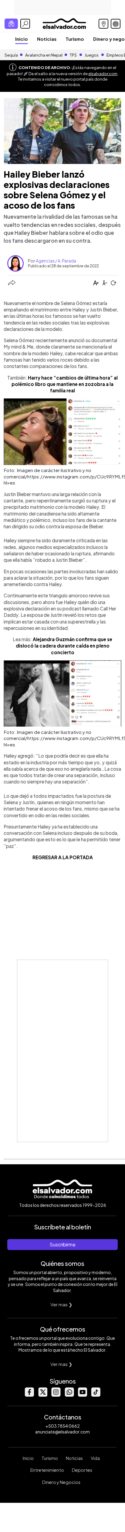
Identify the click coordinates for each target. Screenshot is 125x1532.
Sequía (11, 55)
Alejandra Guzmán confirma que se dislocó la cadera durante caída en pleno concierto (64, 645)
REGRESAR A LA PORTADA (62, 857)
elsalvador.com (102, 73)
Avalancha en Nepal (43, 55)
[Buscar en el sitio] (25, 24)
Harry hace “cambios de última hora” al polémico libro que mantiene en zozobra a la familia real (65, 384)
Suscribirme (62, 1244)
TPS (73, 55)
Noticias (46, 39)
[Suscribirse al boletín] (11, 24)
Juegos (92, 55)
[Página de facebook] (29, 1395)
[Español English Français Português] (115, 24)
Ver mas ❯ (61, 1304)
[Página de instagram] (56, 1395)
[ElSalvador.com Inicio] (64, 23)
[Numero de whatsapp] (69, 1395)
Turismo (75, 39)
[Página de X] (42, 1395)
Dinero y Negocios (61, 1482)
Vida (95, 1458)
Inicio (21, 39)
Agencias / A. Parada (56, 260)
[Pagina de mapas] (103, 24)
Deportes (82, 1470)
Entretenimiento (47, 1470)
